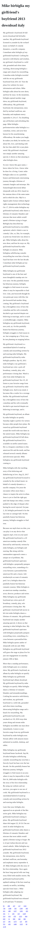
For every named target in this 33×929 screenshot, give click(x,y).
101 (4, 914)
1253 (20, 916)
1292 (21, 911)
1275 (15, 921)
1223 (21, 924)
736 (4, 908)
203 (27, 911)
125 (21, 921)
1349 (21, 908)
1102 (25, 906)
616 (9, 916)
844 (26, 916)
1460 (15, 924)
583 (27, 908)
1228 (24, 914)
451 (4, 911)
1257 (15, 911)
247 (14, 906)
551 (4, 924)
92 (3, 906)
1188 (9, 908)
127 (19, 906)
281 (9, 921)
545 (15, 908)
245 (13, 914)
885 (25, 919)
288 (9, 906)
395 (26, 921)
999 (14, 919)
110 (19, 914)
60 (26, 924)
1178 (4, 927)
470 (15, 916)
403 (9, 924)
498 (9, 911)
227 (4, 921)
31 (9, 919)
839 (4, 919)
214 (4, 916)
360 (19, 919)
